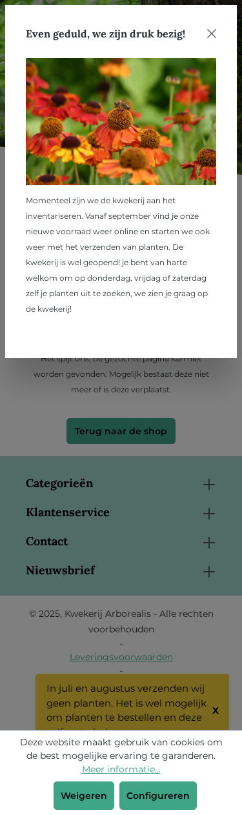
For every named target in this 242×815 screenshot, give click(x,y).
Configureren (158, 795)
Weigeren (84, 795)
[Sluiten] (211, 33)
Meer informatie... (121, 769)
